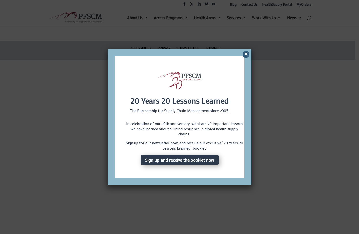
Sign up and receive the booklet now (179, 160)
